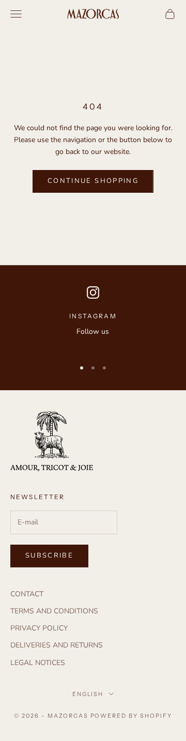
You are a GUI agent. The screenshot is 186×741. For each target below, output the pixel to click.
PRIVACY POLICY (39, 628)
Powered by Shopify (131, 715)
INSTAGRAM (92, 316)
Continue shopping (93, 181)
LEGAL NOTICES (37, 663)
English (88, 694)
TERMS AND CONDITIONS (54, 611)
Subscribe (49, 555)
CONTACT (26, 594)
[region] (93, 318)
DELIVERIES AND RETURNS (56, 645)
